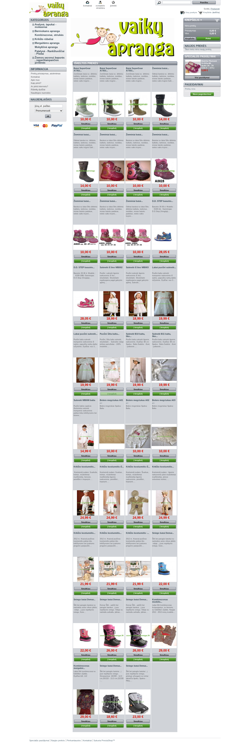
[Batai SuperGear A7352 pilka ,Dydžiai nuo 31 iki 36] (85, 104)
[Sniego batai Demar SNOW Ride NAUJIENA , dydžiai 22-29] (111, 702)
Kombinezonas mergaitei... (81, 667)
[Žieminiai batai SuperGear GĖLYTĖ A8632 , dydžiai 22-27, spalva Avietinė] (111, 171)
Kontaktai (35, 77)
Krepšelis (192, 20)
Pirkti (208, 38)
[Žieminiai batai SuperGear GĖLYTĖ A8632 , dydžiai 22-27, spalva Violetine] (138, 171)
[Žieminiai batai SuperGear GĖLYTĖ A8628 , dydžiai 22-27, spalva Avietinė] (85, 237)
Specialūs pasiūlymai (200, 56)
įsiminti (113, 5)
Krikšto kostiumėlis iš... (112, 466)
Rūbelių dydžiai (38, 89)
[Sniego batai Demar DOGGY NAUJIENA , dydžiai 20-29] (138, 702)
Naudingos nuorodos (41, 93)
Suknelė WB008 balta (84, 400)
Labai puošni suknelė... (164, 267)
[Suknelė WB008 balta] (85, 436)
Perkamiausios (74, 740)
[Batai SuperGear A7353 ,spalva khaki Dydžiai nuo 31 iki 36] (111, 104)
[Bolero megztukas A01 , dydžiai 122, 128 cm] (111, 436)
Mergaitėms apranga (47, 43)
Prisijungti (215, 9)
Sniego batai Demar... (163, 533)
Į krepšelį (85, 128)
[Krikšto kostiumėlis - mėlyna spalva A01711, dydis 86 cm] (138, 569)
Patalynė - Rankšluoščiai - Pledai (49, 52)
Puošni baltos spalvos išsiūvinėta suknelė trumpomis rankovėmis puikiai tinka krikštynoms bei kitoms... (85, 410)
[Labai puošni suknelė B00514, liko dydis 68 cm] (85, 370)
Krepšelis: (207, 12)
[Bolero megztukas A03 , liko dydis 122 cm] (164, 436)
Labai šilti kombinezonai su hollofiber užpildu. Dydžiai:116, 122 (85, 673)
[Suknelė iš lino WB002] (111, 303)
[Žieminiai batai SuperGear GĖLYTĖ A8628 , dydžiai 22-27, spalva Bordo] (164, 171)
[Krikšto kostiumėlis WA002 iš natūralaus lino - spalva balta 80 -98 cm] (85, 502)
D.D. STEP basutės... (162, 201)
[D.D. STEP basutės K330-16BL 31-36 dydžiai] (85, 303)
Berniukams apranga (47, 31)
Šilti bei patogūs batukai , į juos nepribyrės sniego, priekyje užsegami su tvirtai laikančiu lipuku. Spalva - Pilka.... (137, 676)
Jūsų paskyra (191, 12)
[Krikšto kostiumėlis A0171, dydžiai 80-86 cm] (111, 569)
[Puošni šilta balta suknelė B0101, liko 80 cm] (111, 370)
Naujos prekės (195, 45)
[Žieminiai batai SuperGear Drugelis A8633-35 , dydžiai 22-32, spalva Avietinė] (111, 237)
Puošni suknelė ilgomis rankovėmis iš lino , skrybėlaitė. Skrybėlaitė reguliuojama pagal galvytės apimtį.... (111, 278)
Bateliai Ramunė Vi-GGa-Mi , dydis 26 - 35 (209, 63)
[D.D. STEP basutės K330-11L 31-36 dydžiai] (164, 237)
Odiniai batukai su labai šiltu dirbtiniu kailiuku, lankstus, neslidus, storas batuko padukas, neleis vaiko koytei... (137, 211)
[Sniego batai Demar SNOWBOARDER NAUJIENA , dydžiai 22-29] (164, 569)
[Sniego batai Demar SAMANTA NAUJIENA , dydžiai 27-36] (138, 635)
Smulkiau (85, 124)
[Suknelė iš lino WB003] (138, 303)
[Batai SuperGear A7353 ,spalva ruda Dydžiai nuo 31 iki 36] (138, 104)
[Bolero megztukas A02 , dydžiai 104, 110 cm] (138, 436)
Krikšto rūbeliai (44, 39)
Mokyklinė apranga (46, 47)
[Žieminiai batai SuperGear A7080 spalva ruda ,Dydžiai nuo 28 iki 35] (85, 171)
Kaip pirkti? (36, 83)
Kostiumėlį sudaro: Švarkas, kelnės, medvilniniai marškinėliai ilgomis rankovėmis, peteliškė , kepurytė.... (137, 477)
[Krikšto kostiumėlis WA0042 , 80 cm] (164, 502)
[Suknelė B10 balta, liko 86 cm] (138, 370)
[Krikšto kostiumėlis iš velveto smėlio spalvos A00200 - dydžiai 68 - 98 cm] (138, 502)
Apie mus (35, 80)
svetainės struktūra (100, 5)
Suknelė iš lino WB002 (111, 267)
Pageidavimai (194, 84)
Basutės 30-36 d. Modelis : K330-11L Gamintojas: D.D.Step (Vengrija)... (163, 209)
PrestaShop (107, 740)
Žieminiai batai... (160, 68)
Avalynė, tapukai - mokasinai (45, 25)
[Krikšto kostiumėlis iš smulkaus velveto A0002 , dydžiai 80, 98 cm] (111, 502)
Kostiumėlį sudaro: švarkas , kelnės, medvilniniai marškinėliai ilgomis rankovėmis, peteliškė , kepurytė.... (111, 477)
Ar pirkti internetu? (39, 86)
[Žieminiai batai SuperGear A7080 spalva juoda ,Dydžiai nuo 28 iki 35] (164, 104)
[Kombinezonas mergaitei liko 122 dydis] (85, 702)
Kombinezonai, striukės (49, 35)
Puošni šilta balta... (109, 334)
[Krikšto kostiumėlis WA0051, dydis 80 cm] (85, 569)
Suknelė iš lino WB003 (137, 267)
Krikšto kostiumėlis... (84, 466)
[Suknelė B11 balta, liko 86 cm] (164, 370)
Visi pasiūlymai (202, 77)
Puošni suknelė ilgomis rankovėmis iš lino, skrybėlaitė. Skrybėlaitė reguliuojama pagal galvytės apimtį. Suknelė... (137, 278)
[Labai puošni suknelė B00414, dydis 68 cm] (164, 303)
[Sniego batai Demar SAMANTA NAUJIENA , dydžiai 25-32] (111, 635)
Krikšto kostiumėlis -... (137, 533)
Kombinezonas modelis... (160, 600)
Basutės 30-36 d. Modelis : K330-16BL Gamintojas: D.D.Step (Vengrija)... (85, 275)
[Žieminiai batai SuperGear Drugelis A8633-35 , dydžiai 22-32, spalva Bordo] (138, 237)
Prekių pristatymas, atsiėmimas (46, 73)
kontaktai (87, 5)
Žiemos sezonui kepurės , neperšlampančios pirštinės (49, 60)
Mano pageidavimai (202, 94)
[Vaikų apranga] (48, 15)
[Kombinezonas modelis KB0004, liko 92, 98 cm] (164, 635)
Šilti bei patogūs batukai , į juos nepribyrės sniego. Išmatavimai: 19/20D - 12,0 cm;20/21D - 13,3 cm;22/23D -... (112, 676)
